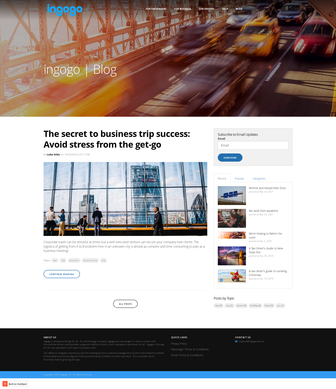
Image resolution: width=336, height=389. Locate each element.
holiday (255, 305)
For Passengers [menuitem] (156, 9)
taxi (55, 260)
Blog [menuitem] (239, 9)
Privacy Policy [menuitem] (179, 343)
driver (241, 305)
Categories (259, 178)
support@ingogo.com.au (251, 341)
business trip (90, 260)
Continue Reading (61, 274)
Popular (239, 178)
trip (103, 260)
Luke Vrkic (53, 154)
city (63, 260)
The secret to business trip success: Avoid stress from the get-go (117, 139)
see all (280, 305)
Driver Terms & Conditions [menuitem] (187, 355)
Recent (222, 178)
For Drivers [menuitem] (206, 9)
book (269, 305)
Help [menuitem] (225, 9)
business (74, 260)
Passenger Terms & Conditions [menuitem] (190, 349)
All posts (125, 303)
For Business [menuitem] (182, 9)
